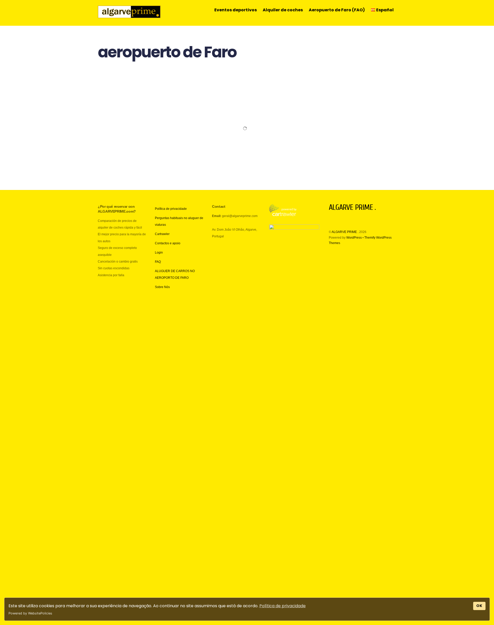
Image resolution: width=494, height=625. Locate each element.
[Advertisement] (247, 120)
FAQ (158, 262)
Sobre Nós (162, 287)
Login (159, 252)
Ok (479, 605)
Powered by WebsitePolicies (30, 613)
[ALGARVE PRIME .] (129, 16)
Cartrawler (162, 234)
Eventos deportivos (235, 10)
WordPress (354, 237)
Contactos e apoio (167, 243)
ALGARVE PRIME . (345, 232)
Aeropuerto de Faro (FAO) (337, 10)
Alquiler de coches (283, 10)
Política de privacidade (282, 606)
